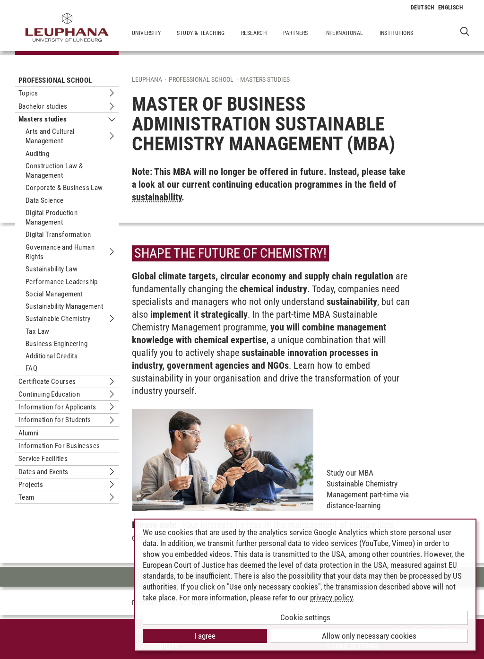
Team (26, 497)
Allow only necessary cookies (369, 636)
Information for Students (54, 420)
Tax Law (38, 331)
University (146, 33)
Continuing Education (49, 394)
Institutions (397, 33)
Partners (295, 33)
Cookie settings (305, 617)
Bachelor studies (42, 106)
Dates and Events (43, 472)
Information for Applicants (57, 407)
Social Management (54, 294)
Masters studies (42, 119)
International (343, 33)
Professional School (55, 80)
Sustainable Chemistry (58, 318)
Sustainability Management (64, 306)
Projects (30, 484)
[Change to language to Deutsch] (422, 7)
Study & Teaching (201, 33)
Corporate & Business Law (64, 187)
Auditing (37, 153)
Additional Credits (52, 356)
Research (254, 33)
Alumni (28, 433)
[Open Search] (465, 31)
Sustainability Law (52, 269)
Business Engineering (56, 343)
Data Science (45, 200)
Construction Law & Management (54, 171)
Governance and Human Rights (60, 252)
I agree (205, 636)
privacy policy (331, 597)
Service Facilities (43, 458)
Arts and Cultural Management (50, 136)
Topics (28, 93)
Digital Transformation (58, 234)
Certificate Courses (47, 381)
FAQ (31, 368)
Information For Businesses (59, 446)
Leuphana (147, 79)
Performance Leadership (62, 281)
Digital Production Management (52, 217)
